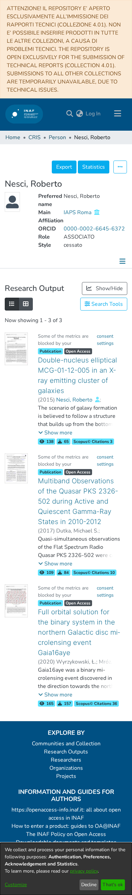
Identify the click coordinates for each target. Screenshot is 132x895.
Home (12, 137)
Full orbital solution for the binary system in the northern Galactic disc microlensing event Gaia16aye (79, 632)
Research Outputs (66, 752)
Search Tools (106, 304)
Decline (88, 884)
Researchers (66, 760)
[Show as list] (12, 304)
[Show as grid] (26, 304)
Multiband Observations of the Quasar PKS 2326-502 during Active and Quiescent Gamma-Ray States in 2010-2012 (78, 501)
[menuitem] (79, 114)
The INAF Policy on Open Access (66, 834)
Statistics (93, 167)
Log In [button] (93, 113)
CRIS (34, 137)
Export (64, 167)
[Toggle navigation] (117, 113)
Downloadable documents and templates (66, 842)
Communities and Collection (66, 743)
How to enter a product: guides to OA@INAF (66, 826)
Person (57, 137)
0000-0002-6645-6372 (94, 228)
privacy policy (84, 871)
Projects (66, 776)
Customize (16, 884)
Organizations (66, 768)
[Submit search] (69, 114)
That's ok (113, 884)
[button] (55, 432)
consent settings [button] (105, 340)
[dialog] (66, 869)
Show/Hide (108, 288)
